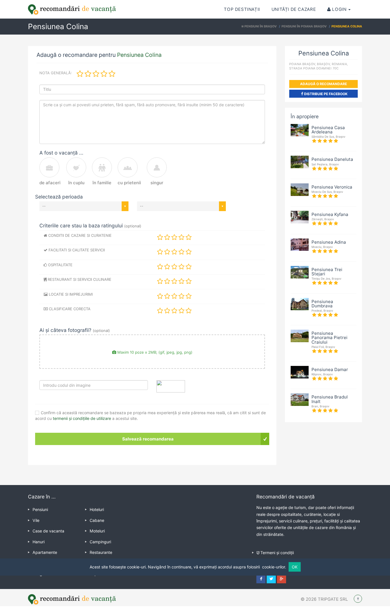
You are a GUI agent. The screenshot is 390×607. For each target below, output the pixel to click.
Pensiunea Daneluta (332, 159)
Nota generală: (55, 73)
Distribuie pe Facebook (325, 94)
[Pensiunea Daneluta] (300, 161)
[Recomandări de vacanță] (72, 9)
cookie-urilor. (274, 566)
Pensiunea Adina (328, 242)
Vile (36, 520)
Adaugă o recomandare (323, 84)
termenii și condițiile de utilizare (82, 418)
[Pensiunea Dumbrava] (300, 303)
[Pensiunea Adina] (300, 244)
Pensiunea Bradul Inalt (329, 399)
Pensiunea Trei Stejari (326, 272)
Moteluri (97, 530)
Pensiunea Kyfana (329, 214)
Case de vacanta (48, 530)
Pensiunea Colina (139, 54)
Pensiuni (40, 509)
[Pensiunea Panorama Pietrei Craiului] (300, 335)
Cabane (97, 520)
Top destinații (242, 9)
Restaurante (101, 552)
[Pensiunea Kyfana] (300, 217)
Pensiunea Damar (329, 369)
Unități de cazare (294, 9)
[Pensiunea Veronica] (300, 189)
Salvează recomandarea (148, 439)
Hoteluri (97, 509)
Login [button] (339, 9)
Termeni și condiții (277, 552)
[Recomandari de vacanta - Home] (72, 599)
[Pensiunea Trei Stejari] (300, 271)
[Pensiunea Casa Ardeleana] (300, 129)
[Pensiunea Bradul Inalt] (300, 399)
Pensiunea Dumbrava (322, 303)
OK (294, 566)
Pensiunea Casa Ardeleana (328, 130)
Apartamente (45, 552)
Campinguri (100, 541)
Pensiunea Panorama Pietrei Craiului (329, 337)
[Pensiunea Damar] (300, 371)
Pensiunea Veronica (331, 187)
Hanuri (39, 541)
